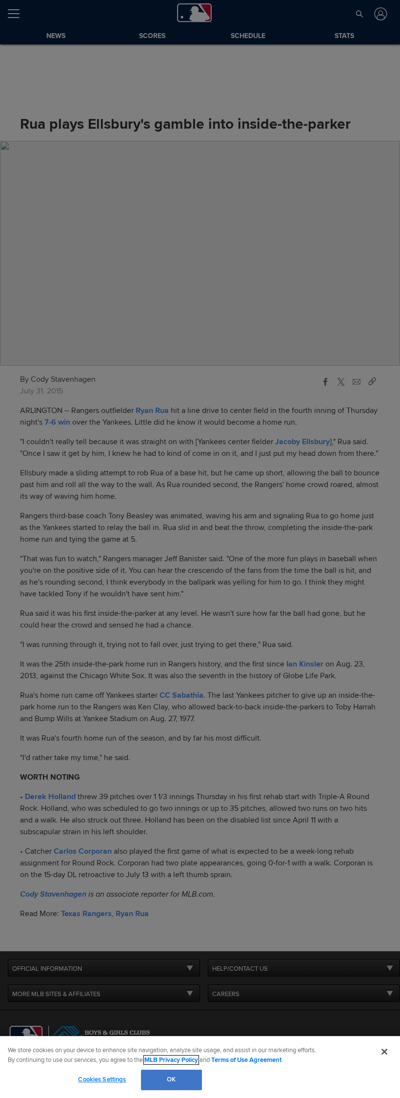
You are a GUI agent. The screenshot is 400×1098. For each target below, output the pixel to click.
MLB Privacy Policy (171, 1060)
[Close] (384, 1051)
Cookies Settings (102, 1079)
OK (171, 1079)
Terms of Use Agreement (246, 1060)
